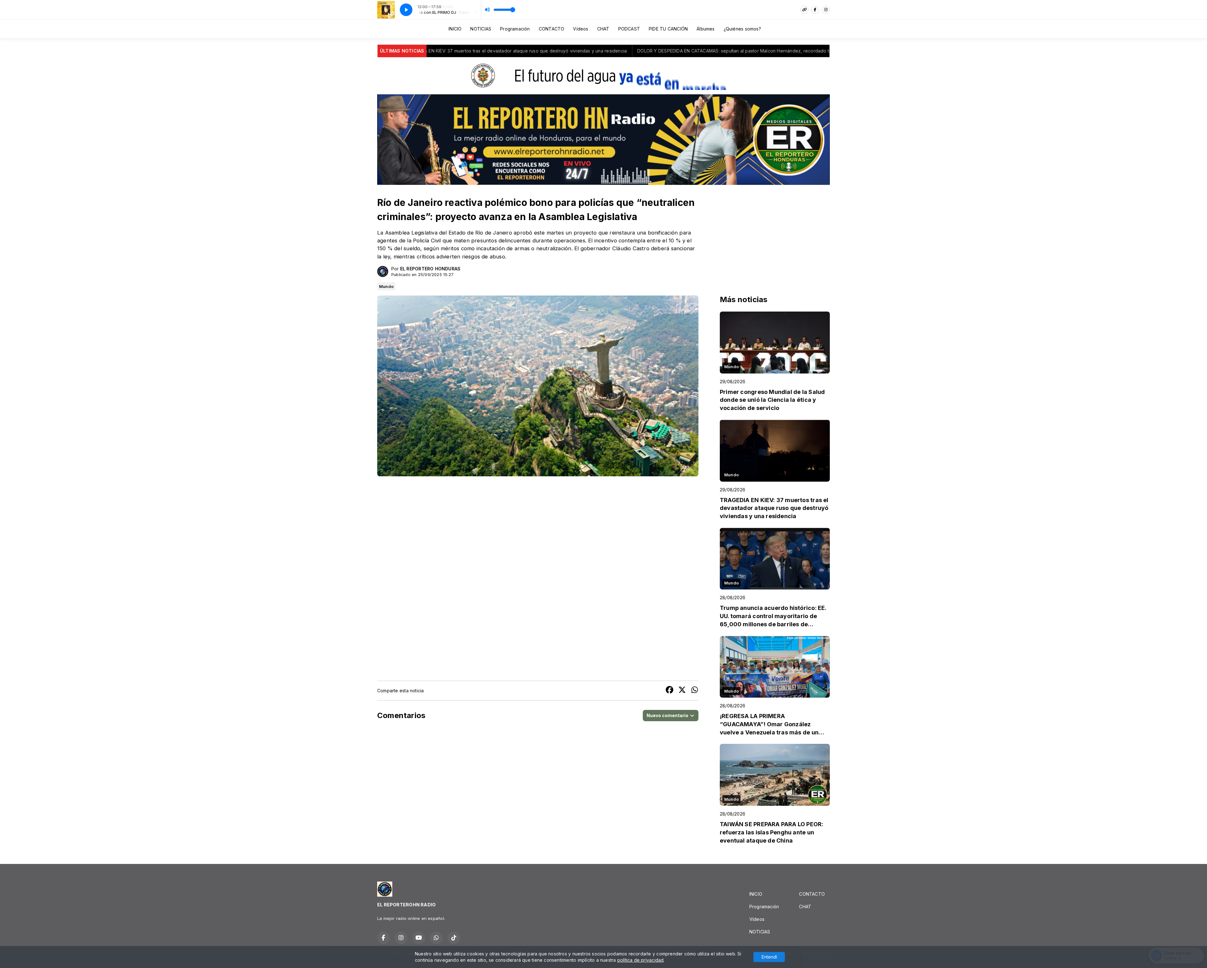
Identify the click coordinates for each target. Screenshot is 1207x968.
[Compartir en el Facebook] (669, 690)
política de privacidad (640, 960)
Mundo (386, 286)
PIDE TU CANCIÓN (668, 28)
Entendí (769, 957)
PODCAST (629, 28)
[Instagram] (826, 10)
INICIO (455, 28)
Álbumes (705, 28)
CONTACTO (552, 28)
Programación (515, 28)
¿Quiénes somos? (742, 28)
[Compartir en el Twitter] (682, 690)
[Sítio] (804, 10)
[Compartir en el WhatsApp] (694, 690)
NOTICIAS (480, 28)
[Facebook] (815, 10)
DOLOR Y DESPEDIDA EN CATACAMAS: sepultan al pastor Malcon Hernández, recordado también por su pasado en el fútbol (646, 50)
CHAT (603, 28)
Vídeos (580, 28)
